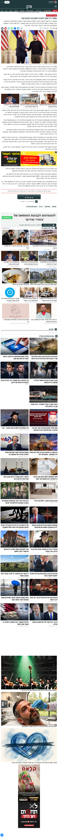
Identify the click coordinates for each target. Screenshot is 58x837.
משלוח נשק (47, 206)
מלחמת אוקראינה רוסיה (31, 206)
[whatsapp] (12, 28)
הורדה (7, 2)
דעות (11, 10)
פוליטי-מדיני (38, 10)
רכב (6, 10)
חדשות (55, 10)
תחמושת (54, 206)
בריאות (16, 10)
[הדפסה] (8, 28)
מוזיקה (22, 10)
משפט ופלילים (29, 10)
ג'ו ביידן (41, 206)
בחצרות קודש (47, 10)
